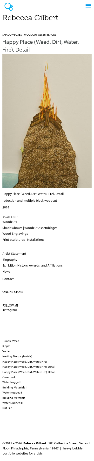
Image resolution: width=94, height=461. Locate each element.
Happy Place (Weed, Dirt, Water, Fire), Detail (28, 366)
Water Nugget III (12, 403)
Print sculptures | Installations (23, 239)
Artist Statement (14, 253)
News (6, 271)
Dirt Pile (7, 408)
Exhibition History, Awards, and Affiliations (32, 265)
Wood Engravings (15, 233)
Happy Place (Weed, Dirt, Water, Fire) (24, 361)
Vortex (6, 351)
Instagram (9, 310)
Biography (9, 259)
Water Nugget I (11, 382)
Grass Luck (9, 377)
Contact (8, 279)
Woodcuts (9, 222)
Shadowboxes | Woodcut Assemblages (29, 34)
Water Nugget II (12, 392)
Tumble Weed (10, 341)
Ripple (6, 346)
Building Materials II (14, 387)
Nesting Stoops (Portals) (17, 356)
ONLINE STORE (12, 291)
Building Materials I (14, 398)
